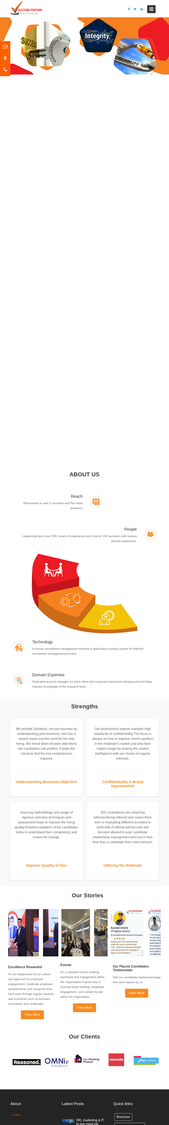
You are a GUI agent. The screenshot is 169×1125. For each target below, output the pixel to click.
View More (32, 1014)
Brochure (123, 1117)
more (16, 1114)
